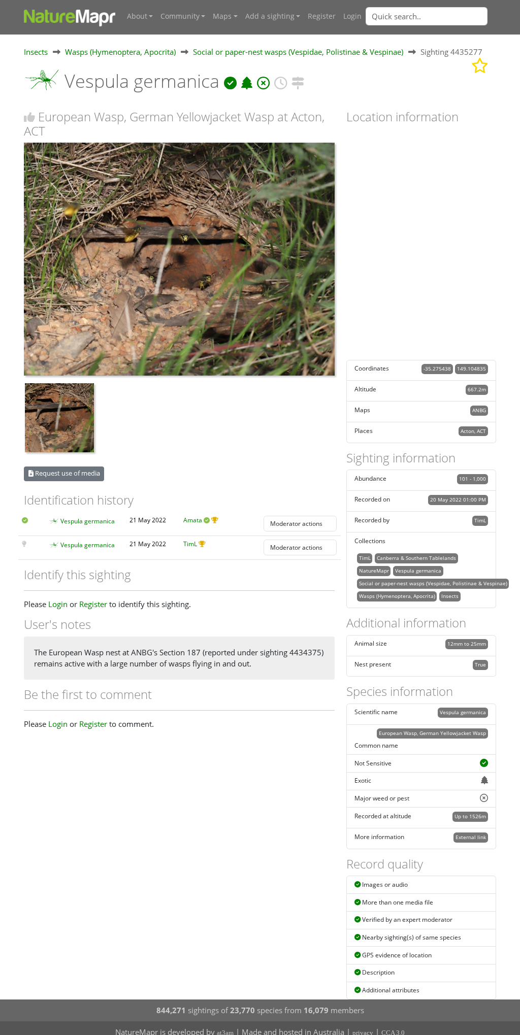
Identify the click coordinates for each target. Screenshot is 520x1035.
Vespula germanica (87, 521)
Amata (192, 520)
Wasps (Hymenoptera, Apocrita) (120, 52)
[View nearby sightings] (297, 81)
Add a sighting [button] (270, 16)
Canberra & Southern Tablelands (416, 557)
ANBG (479, 410)
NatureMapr (374, 570)
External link (471, 837)
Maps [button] (222, 16)
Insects (36, 52)
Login (352, 16)
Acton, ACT (473, 431)
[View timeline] (280, 81)
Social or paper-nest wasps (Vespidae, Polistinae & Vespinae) (298, 52)
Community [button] (180, 16)
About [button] (137, 16)
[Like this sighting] (29, 117)
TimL (190, 544)
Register (322, 16)
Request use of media (67, 473)
